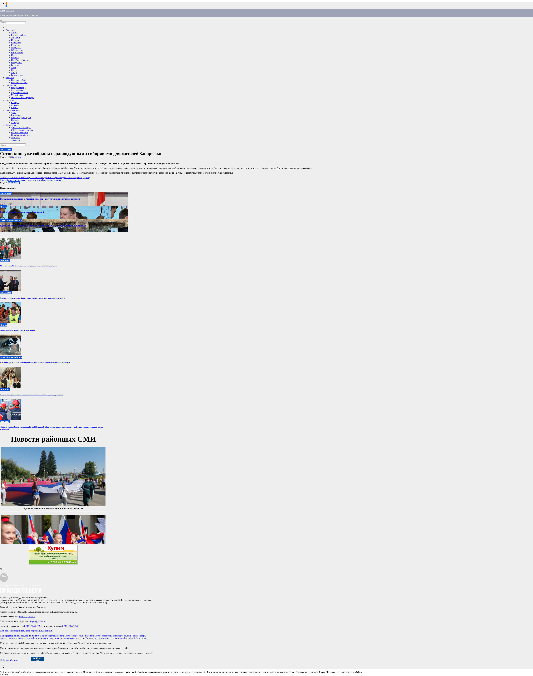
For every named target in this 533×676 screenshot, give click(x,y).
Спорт (14, 72)
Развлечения (17, 75)
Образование (17, 50)
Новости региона (19, 82)
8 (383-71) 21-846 (70, 626)
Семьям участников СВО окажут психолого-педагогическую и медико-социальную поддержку (45, 177)
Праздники (16, 62)
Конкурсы (16, 42)
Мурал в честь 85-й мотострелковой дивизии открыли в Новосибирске (28, 266)
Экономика (11, 125)
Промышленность (19, 132)
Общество (10, 30)
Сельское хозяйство (20, 135)
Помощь (15, 57)
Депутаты (15, 105)
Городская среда (18, 87)
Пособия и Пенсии (20, 60)
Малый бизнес (18, 95)
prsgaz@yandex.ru (38, 621)
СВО (13, 67)
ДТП (13, 112)
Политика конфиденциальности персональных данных (26, 631)
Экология (15, 140)
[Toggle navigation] (1, 20)
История (15, 40)
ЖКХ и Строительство (22, 130)
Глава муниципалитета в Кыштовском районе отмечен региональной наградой (40, 199)
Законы (14, 107)
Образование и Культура (22, 97)
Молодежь (16, 47)
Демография (17, 90)
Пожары (15, 120)
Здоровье (15, 37)
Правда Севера (7, 10)
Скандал (15, 122)
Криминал (16, 115)
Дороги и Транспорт (21, 127)
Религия (15, 65)
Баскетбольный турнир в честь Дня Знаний (22, 212)
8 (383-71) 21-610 (27, 616)
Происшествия (13, 110)
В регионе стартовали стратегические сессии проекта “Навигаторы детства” (31, 395)
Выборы (15, 102)
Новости (10, 77)
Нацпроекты (11, 85)
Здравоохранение (19, 92)
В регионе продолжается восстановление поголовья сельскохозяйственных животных (43, 225)
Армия (14, 32)
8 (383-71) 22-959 (32, 626)
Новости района (19, 80)
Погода (14, 55)
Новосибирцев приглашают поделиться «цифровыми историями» (31, 180)
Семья (14, 70)
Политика (10, 100)
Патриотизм (17, 52)
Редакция (16, 157)
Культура (15, 45)
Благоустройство (19, 35)
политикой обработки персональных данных (147, 672)
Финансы (15, 137)
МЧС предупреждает (21, 117)
